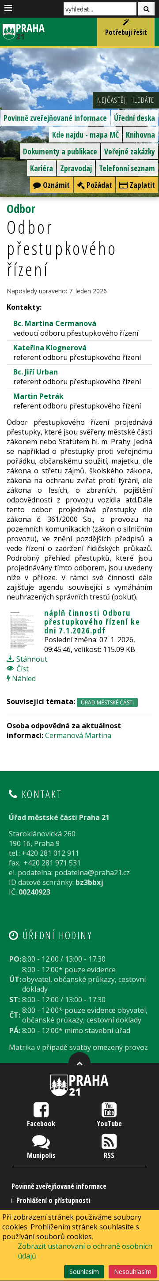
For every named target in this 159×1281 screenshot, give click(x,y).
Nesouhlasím (132, 1271)
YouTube (109, 1123)
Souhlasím (84, 1271)
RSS (109, 1155)
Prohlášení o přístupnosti (53, 1200)
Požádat (98, 185)
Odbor (21, 208)
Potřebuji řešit (126, 32)
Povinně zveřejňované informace (55, 117)
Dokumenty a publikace (60, 151)
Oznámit (55, 185)
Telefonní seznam (127, 168)
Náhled (23, 678)
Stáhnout (31, 659)
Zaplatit (141, 185)
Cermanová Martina (78, 735)
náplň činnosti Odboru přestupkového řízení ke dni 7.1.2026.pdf (92, 621)
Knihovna (140, 134)
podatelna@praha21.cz (92, 872)
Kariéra (41, 168)
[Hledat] (146, 8)
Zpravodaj (76, 168)
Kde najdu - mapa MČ (85, 134)
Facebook (41, 1123)
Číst (22, 669)
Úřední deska (134, 117)
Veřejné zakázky (129, 151)
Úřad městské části (107, 702)
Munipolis (41, 1155)
